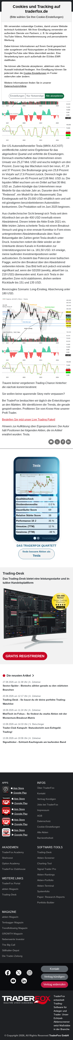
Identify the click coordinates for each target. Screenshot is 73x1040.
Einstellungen (17, 96)
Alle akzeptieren (54, 96)
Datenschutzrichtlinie (15, 86)
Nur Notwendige (35, 96)
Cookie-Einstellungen (35, 73)
